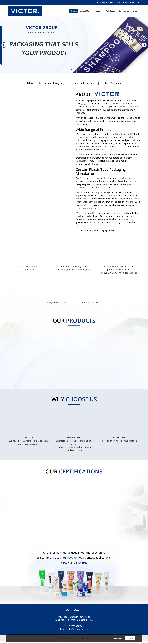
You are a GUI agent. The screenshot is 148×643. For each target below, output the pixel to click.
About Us (84, 11)
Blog (135, 11)
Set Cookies (117, 638)
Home (74, 11)
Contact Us (124, 11)
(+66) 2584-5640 (107, 2)
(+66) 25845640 (76, 626)
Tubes (97, 11)
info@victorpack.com (131, 2)
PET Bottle (110, 11)
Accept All (130, 638)
